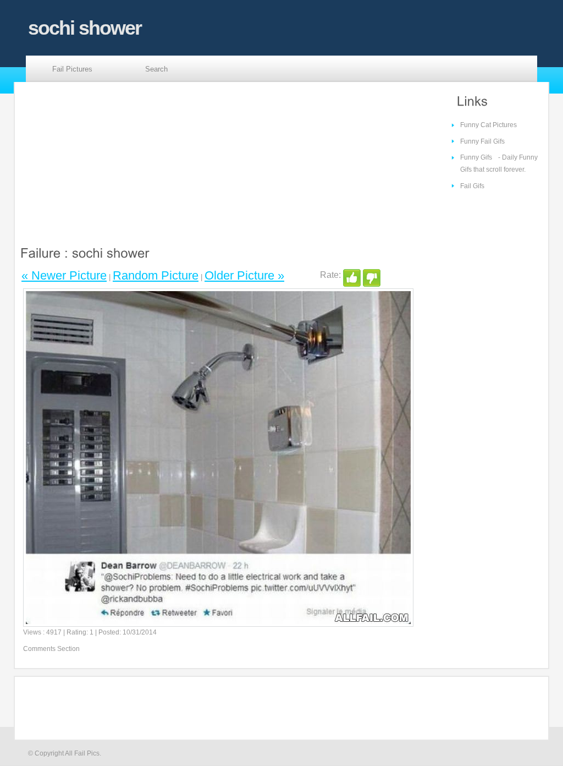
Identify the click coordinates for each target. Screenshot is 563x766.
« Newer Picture (64, 275)
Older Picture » (244, 275)
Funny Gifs (476, 157)
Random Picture (155, 275)
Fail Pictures (72, 69)
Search (156, 69)
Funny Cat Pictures (488, 125)
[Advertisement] (115, 160)
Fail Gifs (472, 186)
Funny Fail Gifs (482, 141)
